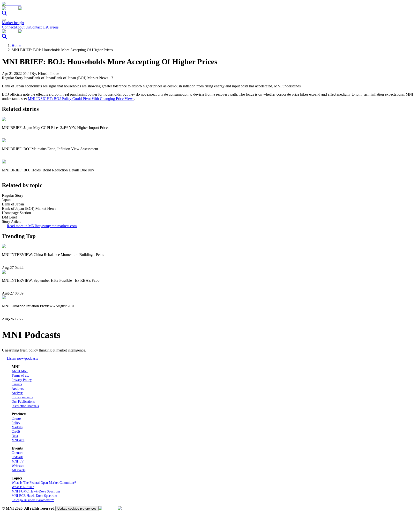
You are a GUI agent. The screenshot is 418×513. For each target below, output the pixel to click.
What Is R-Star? (23, 487)
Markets (17, 427)
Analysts (17, 393)
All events (18, 470)
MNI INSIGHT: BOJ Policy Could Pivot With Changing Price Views (81, 99)
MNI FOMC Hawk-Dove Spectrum (36, 491)
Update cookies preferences (77, 508)
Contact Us (38, 27)
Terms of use (20, 375)
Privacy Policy (22, 380)
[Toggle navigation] (4, 20)
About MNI (20, 371)
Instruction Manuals (25, 406)
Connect (8, 27)
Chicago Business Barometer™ (33, 500)
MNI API (18, 440)
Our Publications (23, 401)
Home (16, 45)
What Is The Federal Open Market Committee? (44, 483)
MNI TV (18, 461)
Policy (16, 423)
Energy (17, 418)
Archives (18, 388)
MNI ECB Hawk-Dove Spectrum (34, 496)
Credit (16, 431)
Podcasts (17, 457)
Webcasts (18, 466)
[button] (209, 8)
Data (15, 436)
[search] (4, 14)
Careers (53, 27)
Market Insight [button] (13, 23)
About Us (22, 27)
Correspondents (22, 397)
